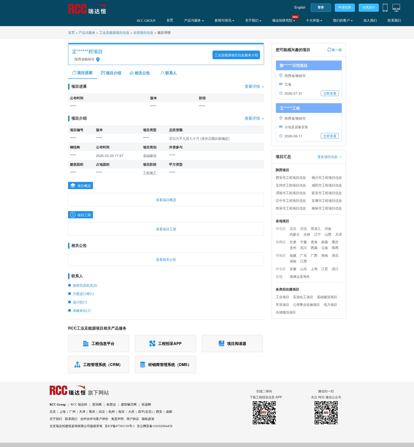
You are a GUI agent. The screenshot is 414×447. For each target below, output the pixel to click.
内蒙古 (295, 234)
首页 (170, 20)
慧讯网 (97, 404)
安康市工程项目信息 (327, 200)
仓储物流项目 (286, 312)
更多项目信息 (329, 156)
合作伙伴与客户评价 (94, 419)
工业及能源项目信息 (114, 33)
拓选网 (146, 404)
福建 (293, 255)
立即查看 (330, 93)
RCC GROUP (146, 21)
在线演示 (368, 7)
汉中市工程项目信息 (291, 200)
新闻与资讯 (223, 20)
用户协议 (132, 419)
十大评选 (313, 20)
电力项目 (330, 304)
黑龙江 (316, 228)
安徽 (293, 268)
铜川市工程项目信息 (327, 177)
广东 (303, 255)
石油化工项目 (303, 296)
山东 (303, 268)
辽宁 (317, 234)
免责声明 (117, 419)
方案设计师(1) (83, 293)
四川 (303, 247)
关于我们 (252, 20)
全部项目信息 (143, 33)
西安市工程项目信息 (291, 177)
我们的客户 (342, 20)
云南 (324, 247)
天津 (338, 234)
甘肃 (293, 241)
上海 (314, 268)
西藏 (314, 247)
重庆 (335, 241)
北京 (293, 228)
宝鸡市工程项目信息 (291, 185)
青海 (314, 241)
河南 (328, 228)
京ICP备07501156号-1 (120, 426)
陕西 (335, 247)
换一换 (337, 49)
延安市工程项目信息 (327, 192)
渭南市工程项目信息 (291, 192)
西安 (159, 411)
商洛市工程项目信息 (291, 208)
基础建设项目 (327, 296)
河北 (303, 228)
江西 (303, 261)
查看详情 (254, 86)
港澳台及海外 (300, 276)
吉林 (307, 234)
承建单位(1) (82, 310)
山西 (328, 234)
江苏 (324, 268)
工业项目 (282, 296)
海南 (324, 255)
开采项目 (282, 304)
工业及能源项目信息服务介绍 (236, 54)
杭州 (112, 411)
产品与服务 (193, 20)
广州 (72, 411)
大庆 (131, 411)
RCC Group (58, 404)
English (299, 7)
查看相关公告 (166, 259)
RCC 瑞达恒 (79, 404)
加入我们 (370, 20)
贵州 (293, 247)
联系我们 (394, 20)
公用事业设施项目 (306, 304)
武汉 (102, 411)
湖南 (293, 261)
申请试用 (345, 7)
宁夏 (303, 241)
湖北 (335, 255)
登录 (321, 7)
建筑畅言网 (129, 404)
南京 (121, 411)
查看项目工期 (166, 228)
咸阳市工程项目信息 (327, 185)
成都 (169, 411)
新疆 (324, 241)
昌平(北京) (145, 411)
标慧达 (111, 404)
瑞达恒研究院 (282, 20)
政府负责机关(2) (85, 285)
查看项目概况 (166, 199)
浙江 (335, 268)
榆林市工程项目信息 (327, 208)
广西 (314, 255)
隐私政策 (148, 419)
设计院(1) (80, 302)
